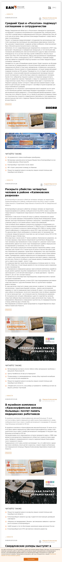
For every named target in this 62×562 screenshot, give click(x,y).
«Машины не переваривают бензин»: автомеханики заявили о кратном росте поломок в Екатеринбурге (31, 522)
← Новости (9, 14)
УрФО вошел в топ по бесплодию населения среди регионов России (31, 526)
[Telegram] (51, 108)
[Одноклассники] (49, 108)
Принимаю (31, 559)
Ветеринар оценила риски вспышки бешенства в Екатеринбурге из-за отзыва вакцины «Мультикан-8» (31, 161)
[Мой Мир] (54, 108)
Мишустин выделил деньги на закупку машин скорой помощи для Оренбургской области (30, 171)
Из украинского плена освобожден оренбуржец (24, 157)
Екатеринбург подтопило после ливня (21, 164)
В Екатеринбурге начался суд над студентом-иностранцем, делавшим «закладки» (31, 517)
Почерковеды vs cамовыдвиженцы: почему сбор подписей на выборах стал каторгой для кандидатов (31, 377)
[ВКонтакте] (47, 108)
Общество (8, 104)
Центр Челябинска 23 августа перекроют (22, 373)
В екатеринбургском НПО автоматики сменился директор (27, 529)
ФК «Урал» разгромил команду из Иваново (22, 167)
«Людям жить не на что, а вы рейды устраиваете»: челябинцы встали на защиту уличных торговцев (32, 386)
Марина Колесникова (49, 18)
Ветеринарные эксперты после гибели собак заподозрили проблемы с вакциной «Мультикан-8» (32, 370)
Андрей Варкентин (50, 184)
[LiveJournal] (56, 108)
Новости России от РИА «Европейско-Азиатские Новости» (11, 8)
